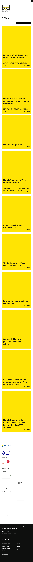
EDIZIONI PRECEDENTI (5, 546)
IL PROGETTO (4, 544)
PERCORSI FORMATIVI (5, 550)
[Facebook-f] (3, 539)
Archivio (18, 546)
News (18, 544)
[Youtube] (6, 539)
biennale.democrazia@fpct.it (9, 528)
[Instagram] (9, 539)
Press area (19, 547)
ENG (17, 549)
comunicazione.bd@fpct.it (9, 533)
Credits (3, 557)
